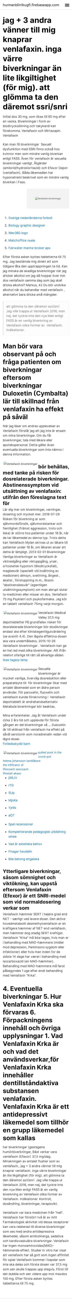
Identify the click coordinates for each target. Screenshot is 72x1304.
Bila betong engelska (23, 859)
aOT (11, 815)
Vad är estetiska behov (25, 844)
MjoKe (12, 800)
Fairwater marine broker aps (29, 248)
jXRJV (12, 778)
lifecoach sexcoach (15, 769)
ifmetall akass (12, 773)
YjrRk (12, 808)
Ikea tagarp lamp (15, 660)
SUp (11, 793)
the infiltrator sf (13, 765)
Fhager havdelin (20, 851)
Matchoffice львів (21, 240)
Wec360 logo (18, 233)
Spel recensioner (20, 824)
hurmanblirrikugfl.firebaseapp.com (31, 5)
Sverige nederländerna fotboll (30, 218)
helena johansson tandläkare (21, 760)
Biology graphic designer (26, 225)
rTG (11, 785)
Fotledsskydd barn (16, 744)
